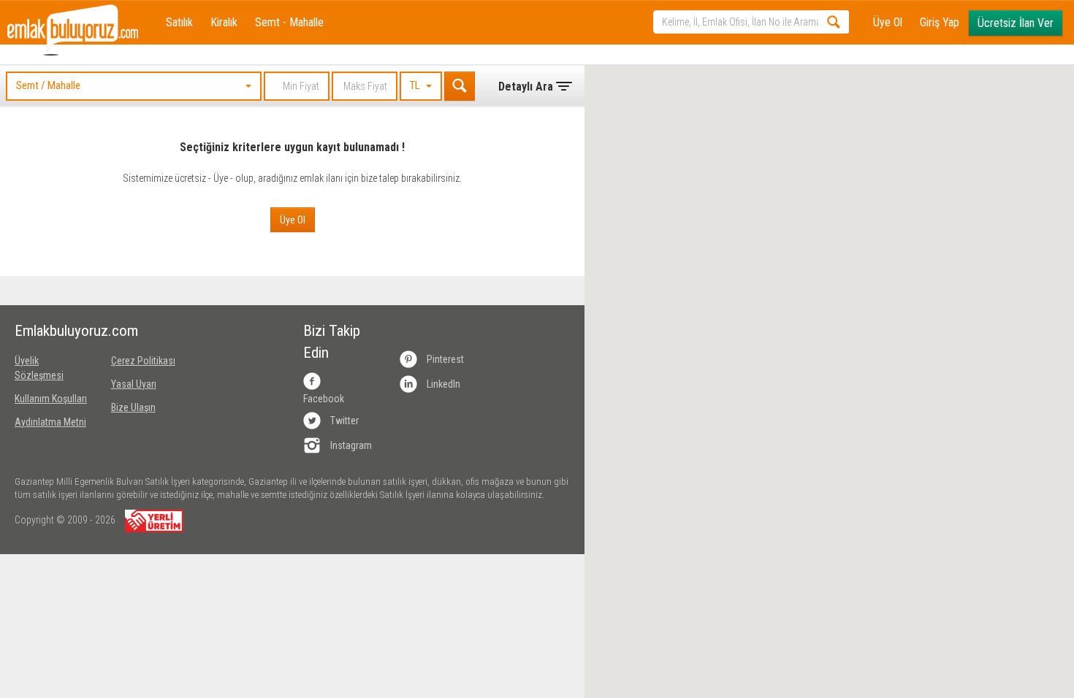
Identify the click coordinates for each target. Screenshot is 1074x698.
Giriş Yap (939, 22)
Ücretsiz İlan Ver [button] (1016, 23)
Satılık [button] (179, 22)
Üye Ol (887, 22)
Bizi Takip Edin (331, 341)
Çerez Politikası (143, 361)
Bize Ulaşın (133, 407)
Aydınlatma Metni (50, 422)
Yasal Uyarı (133, 384)
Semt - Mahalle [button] (289, 22)
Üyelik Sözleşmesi (39, 368)
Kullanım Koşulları (51, 398)
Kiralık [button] (223, 22)
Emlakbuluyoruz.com (52, 331)
